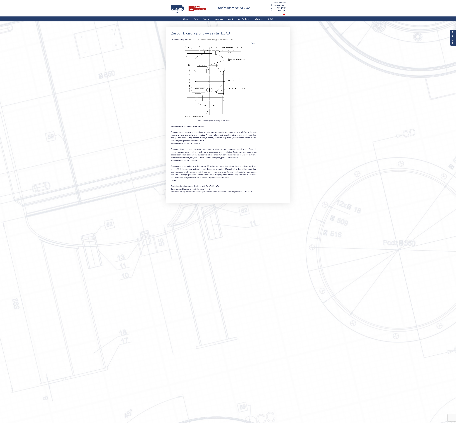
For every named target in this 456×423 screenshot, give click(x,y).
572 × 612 (193, 40)
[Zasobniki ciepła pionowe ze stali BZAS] (213, 82)
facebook (281, 10)
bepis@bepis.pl (280, 8)
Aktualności (259, 19)
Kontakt (270, 19)
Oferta (196, 19)
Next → (253, 43)
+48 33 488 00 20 (279, 3)
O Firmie (185, 19)
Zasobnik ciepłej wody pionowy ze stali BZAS (216, 40)
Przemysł (206, 19)
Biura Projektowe (243, 19)
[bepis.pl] (189, 8)
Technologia (219, 19)
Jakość (230, 19)
